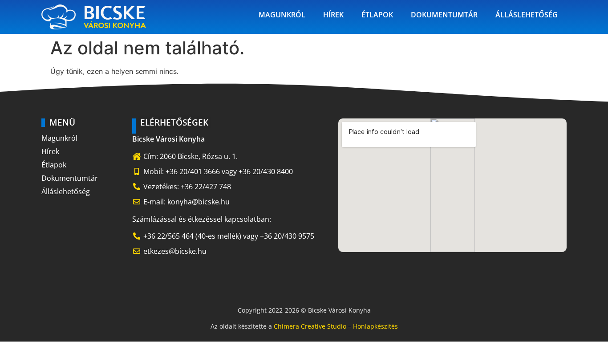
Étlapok (377, 15)
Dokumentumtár (444, 15)
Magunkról (282, 15)
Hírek (333, 15)
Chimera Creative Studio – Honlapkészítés (336, 326)
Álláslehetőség (526, 15)
